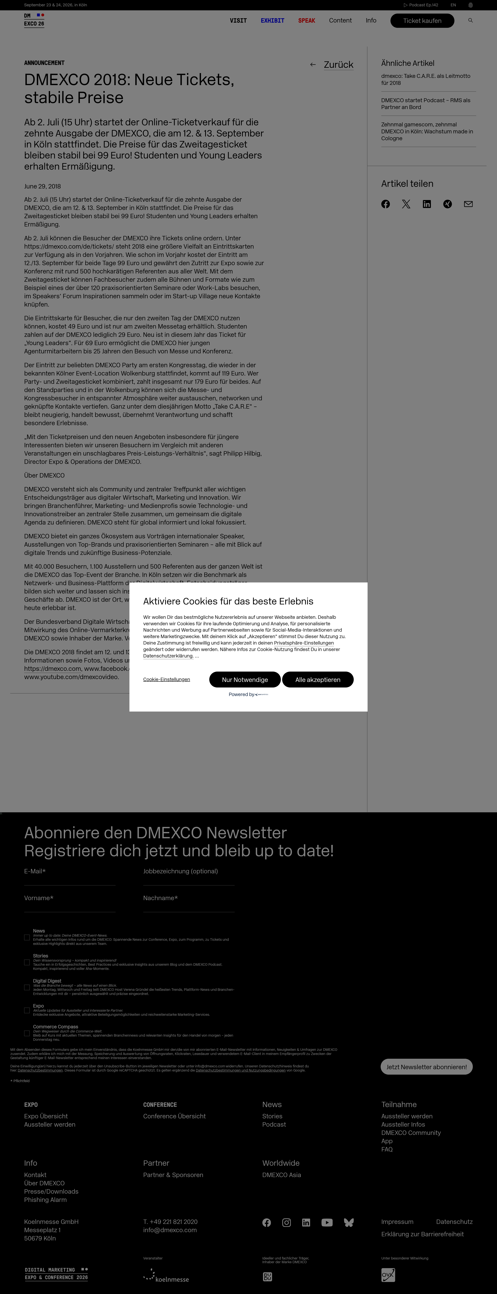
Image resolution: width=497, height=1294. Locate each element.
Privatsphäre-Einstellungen (304, 643)
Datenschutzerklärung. (168, 656)
